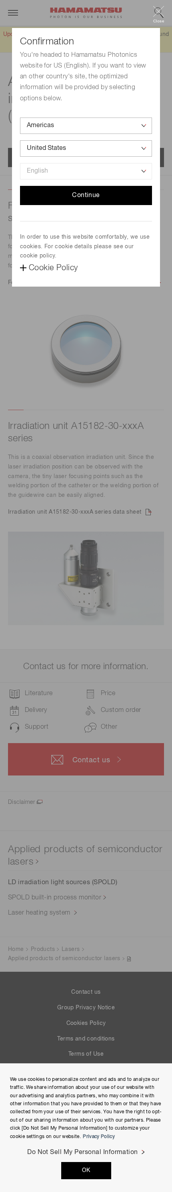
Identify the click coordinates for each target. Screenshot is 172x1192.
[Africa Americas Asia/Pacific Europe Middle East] (86, 126)
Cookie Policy (53, 268)
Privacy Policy (99, 1136)
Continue (86, 195)
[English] (86, 171)
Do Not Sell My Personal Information (82, 1152)
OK (86, 1170)
